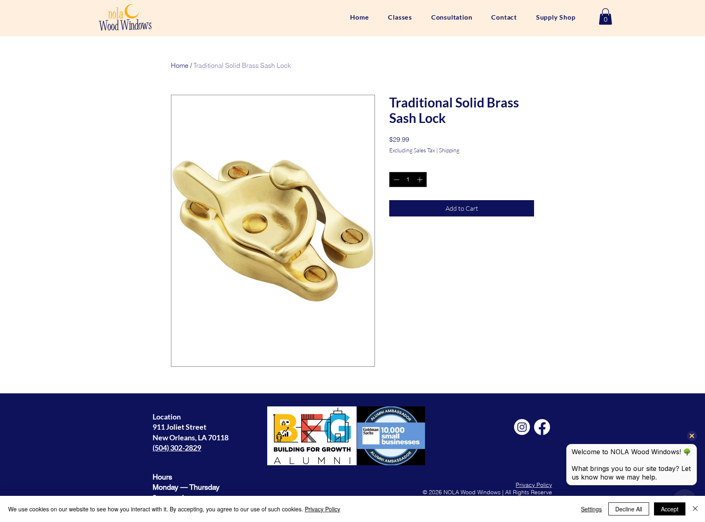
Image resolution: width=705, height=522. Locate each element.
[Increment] (420, 179)
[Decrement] (395, 179)
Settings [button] (591, 509)
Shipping (449, 150)
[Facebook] (542, 427)
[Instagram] (522, 427)
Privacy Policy (534, 485)
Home (179, 65)
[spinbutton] (408, 179)
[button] (605, 16)
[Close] (695, 508)
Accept (669, 509)
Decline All (628, 509)
